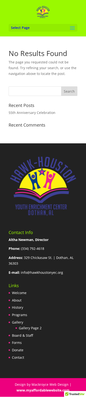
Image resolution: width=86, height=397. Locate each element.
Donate (17, 350)
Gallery (17, 322)
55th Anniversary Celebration (32, 112)
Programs (19, 315)
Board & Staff (22, 335)
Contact (18, 357)
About (17, 300)
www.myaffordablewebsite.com (43, 390)
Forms (17, 342)
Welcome (19, 293)
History (17, 307)
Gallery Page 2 (30, 328)
